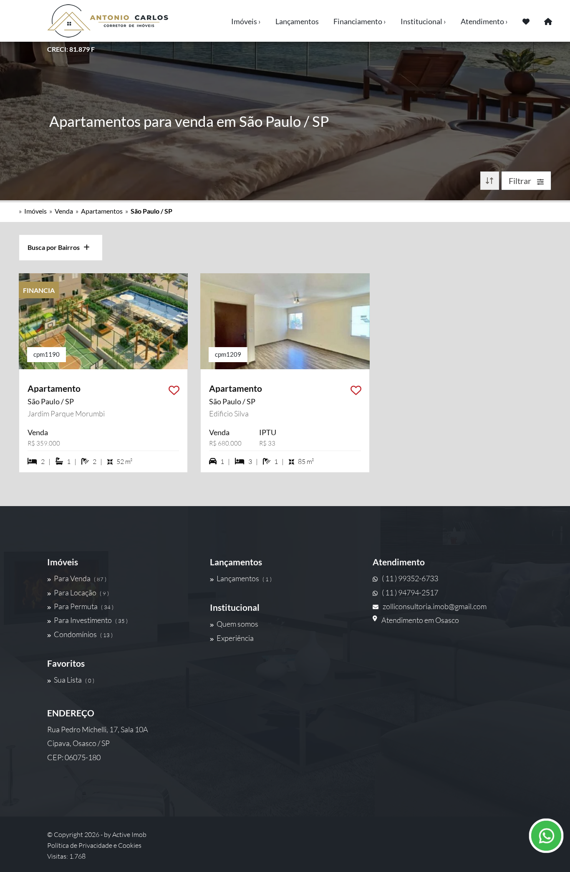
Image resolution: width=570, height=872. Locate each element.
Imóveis (35, 211)
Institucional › (423, 21)
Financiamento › (359, 21)
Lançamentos (297, 21)
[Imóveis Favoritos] (526, 21)
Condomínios (83, 634)
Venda (64, 211)
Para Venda (80, 578)
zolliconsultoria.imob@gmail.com (435, 606)
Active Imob (129, 834)
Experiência (235, 638)
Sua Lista (74, 679)
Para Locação (81, 592)
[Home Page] (548, 21)
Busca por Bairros (55, 247)
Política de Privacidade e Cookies (94, 845)
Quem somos (237, 623)
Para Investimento (91, 620)
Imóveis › (246, 21)
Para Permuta (83, 606)
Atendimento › (484, 21)
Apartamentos (102, 211)
